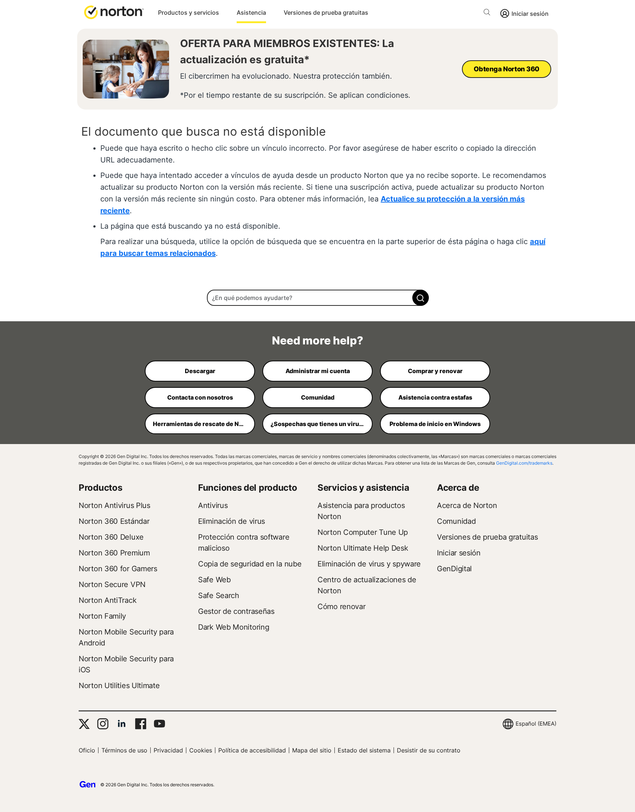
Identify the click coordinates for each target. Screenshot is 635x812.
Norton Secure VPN (112, 584)
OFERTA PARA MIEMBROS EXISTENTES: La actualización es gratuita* (287, 51)
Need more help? (317, 340)
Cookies (200, 750)
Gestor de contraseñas (236, 611)
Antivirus (212, 505)
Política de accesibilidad (252, 750)
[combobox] (317, 298)
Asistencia (251, 12)
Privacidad (168, 750)
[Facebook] (140, 723)
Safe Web (214, 579)
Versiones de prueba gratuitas (326, 12)
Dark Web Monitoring (233, 627)
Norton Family (102, 616)
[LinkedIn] (122, 724)
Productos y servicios (188, 12)
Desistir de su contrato (428, 750)
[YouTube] (159, 724)
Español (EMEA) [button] (536, 723)
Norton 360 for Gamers (118, 568)
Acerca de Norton (467, 505)
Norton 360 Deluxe (111, 537)
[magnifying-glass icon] (420, 298)
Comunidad (456, 521)
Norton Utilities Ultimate (119, 685)
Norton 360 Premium (114, 552)
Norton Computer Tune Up (363, 532)
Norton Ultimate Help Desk (363, 548)
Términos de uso (124, 750)
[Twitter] (84, 724)
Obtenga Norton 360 (506, 69)
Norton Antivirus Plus (114, 505)
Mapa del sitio (311, 750)
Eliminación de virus (231, 521)
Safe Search (218, 595)
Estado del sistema (364, 750)
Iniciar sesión (530, 13)
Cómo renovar (341, 606)
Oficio (87, 750)
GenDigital (454, 568)
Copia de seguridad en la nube (249, 563)
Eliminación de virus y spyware (369, 563)
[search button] (488, 13)
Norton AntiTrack (107, 600)
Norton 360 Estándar (114, 521)
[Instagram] (102, 723)
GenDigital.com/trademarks (524, 463)
